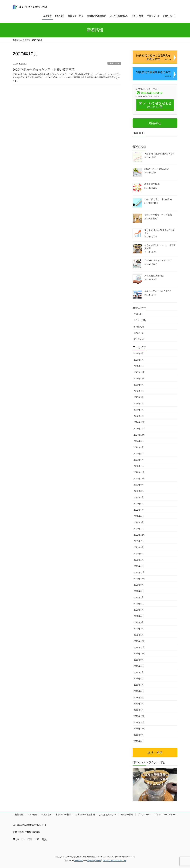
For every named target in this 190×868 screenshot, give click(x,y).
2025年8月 (139, 385)
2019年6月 (139, 678)
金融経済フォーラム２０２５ (157, 291)
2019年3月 (139, 697)
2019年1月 (139, 710)
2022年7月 (139, 497)
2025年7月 (139, 391)
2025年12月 (139, 372)
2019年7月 (139, 672)
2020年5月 (139, 610)
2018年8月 (139, 741)
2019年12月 (139, 641)
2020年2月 (139, 628)
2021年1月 (139, 566)
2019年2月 (139, 704)
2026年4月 (139, 360)
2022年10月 (139, 478)
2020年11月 (139, 572)
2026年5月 (139, 353)
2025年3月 (139, 410)
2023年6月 (139, 453)
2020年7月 (139, 597)
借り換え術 (139, 339)
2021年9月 (139, 547)
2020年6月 (139, 603)
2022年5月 (139, 510)
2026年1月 (139, 366)
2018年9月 (139, 735)
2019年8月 (139, 666)
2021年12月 (139, 535)
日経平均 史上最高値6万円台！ (159, 153)
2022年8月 (139, 491)
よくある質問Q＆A (108, 814)
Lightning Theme (94, 861)
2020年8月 (139, 591)
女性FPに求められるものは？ (158, 260)
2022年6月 (139, 503)
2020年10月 (139, 578)
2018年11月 (139, 722)
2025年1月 (139, 416)
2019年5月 (139, 685)
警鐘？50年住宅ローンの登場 (158, 214)
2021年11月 (139, 541)
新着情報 (19, 814)
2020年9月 (139, 585)
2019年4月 (139, 691)
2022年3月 (139, 522)
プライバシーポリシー (164, 814)
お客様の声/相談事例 (85, 814)
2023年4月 (139, 460)
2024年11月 (139, 428)
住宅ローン (114, 63)
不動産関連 (139, 326)
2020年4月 (139, 616)
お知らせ (138, 314)
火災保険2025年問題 (154, 276)
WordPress (78, 861)
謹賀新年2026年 (152, 184)
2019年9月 (139, 660)
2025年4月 (139, 403)
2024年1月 (139, 447)
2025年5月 (139, 397)
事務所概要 (46, 814)
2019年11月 (139, 647)
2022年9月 (139, 485)
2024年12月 (139, 422)
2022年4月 (139, 516)
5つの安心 (32, 814)
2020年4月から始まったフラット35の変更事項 (44, 69)
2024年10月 (139, 435)
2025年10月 (139, 378)
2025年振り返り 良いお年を (158, 199)
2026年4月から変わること (156, 169)
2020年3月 (139, 622)
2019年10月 (139, 653)
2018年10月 (139, 728)
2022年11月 (139, 472)
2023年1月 (139, 466)
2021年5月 (139, 560)
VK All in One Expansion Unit (114, 861)
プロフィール (144, 814)
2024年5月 (139, 441)
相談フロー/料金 (63, 814)
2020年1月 (139, 635)
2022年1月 (139, 528)
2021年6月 (139, 553)
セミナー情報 (140, 320)
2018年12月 (139, 716)
